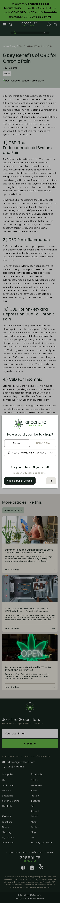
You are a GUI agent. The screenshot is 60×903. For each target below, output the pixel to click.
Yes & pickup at (19, 481)
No (51, 481)
